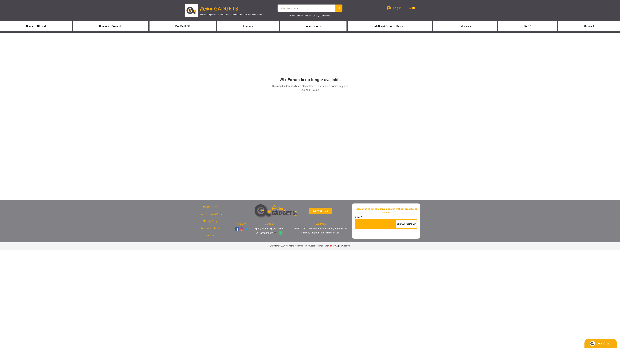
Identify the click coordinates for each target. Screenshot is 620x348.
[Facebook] (237, 229)
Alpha (207, 9)
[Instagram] (241, 229)
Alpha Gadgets (343, 246)
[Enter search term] (338, 8)
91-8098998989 (265, 233)
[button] (412, 8)
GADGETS (226, 9)
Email (357, 217)
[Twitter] (246, 229)
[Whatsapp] (275, 233)
